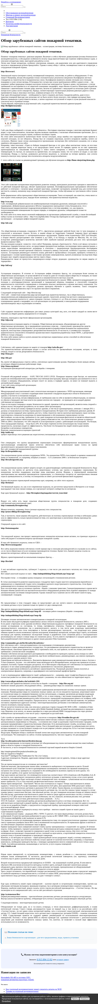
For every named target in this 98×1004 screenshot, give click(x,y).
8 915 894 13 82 (44, 959)
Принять (75, 999)
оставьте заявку (62, 960)
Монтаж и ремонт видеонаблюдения (20, 15)
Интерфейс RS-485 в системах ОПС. (16, 977)
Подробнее (6, 1001)
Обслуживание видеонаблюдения (19, 13)
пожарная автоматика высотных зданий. (17, 980)
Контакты (10, 21)
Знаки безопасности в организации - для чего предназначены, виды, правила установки (43, 938)
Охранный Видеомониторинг (18, 17)
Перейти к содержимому (11, 2)
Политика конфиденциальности (19, 24)
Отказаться (84, 999)
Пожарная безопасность (10, 35)
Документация (12, 26)
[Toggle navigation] (2, 4)
